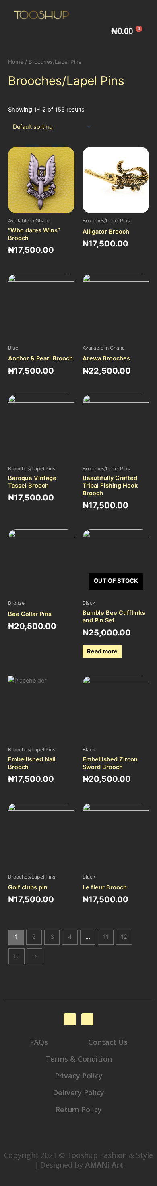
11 (106, 936)
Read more (102, 651)
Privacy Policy (79, 1075)
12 (124, 936)
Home (15, 62)
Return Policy (79, 1109)
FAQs (39, 1042)
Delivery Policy (78, 1092)
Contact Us (108, 1042)
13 (16, 956)
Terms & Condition (78, 1059)
